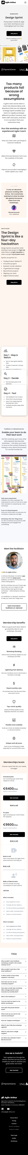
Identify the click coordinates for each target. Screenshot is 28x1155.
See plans (14, 34)
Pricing (14, 1121)
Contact (14, 1123)
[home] (9, 2)
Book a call (14, 805)
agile (23, 576)
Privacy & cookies (14, 1129)
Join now (6, 890)
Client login (14, 1135)
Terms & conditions (14, 1126)
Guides (14, 1138)
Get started (14, 798)
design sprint (17, 578)
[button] (25, 2)
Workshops (14, 1141)
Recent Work (14, 1118)
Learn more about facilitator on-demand (14, 607)
